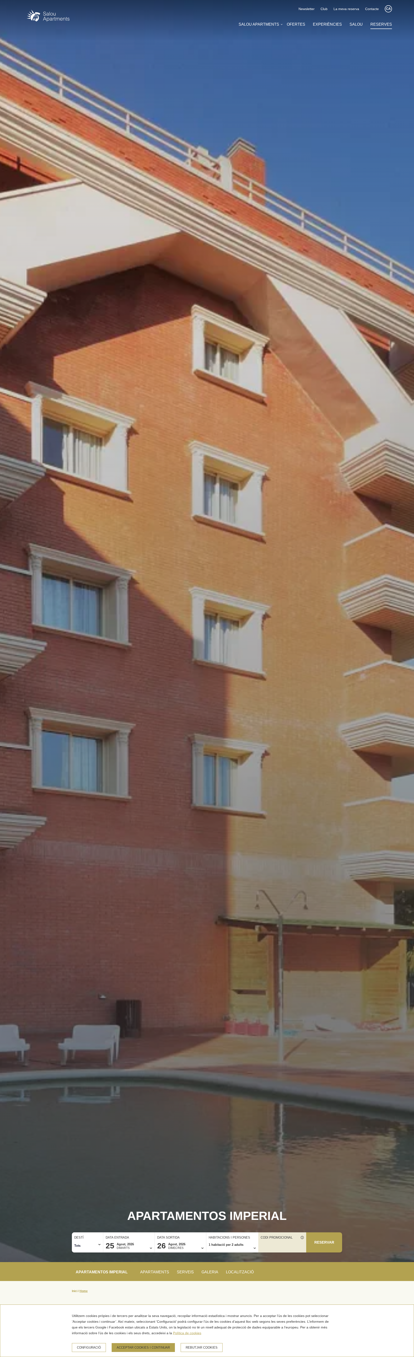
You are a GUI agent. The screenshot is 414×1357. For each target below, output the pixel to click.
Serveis (185, 1272)
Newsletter (307, 9)
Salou (356, 24)
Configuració (89, 1347)
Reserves (381, 24)
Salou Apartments (259, 24)
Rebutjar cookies (202, 1347)
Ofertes (296, 24)
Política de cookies (187, 1333)
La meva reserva (346, 9)
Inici (74, 1291)
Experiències (327, 24)
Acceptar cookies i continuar (143, 1347)
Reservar (324, 1242)
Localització (240, 1272)
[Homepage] (48, 16)
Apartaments (154, 1272)
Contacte (372, 9)
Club (324, 9)
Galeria (209, 1272)
